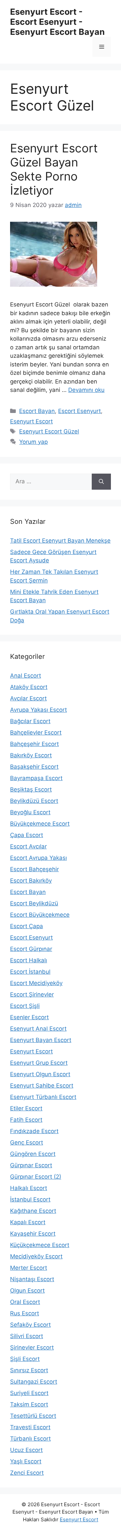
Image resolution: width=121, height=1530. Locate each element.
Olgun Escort (27, 1290)
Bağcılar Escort (30, 721)
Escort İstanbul (30, 971)
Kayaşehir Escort (32, 1233)
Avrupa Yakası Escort (38, 709)
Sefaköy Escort (30, 1324)
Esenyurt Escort (31, 421)
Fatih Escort (26, 1119)
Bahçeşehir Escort (34, 744)
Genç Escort (26, 1142)
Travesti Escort (30, 1427)
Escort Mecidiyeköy (36, 983)
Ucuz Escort (26, 1450)
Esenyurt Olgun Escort (40, 1074)
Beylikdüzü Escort (34, 800)
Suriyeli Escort (29, 1393)
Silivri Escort (26, 1336)
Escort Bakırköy (31, 880)
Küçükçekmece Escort (39, 1245)
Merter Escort (28, 1267)
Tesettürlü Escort (33, 1415)
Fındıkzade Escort (34, 1131)
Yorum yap (33, 441)
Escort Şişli (25, 1005)
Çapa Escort (26, 835)
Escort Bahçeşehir (34, 869)
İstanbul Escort (30, 1199)
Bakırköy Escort (31, 755)
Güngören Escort (32, 1154)
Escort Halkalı (28, 960)
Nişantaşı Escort (32, 1279)
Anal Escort (25, 675)
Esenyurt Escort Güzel (49, 431)
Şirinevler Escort (32, 1347)
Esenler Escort (29, 1017)
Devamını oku (86, 390)
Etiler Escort (26, 1108)
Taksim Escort (29, 1404)
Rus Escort (24, 1313)
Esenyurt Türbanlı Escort (43, 1097)
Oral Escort (25, 1302)
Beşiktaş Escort (31, 789)
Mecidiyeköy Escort (36, 1256)
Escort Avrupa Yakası (38, 857)
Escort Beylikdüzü (34, 903)
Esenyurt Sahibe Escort (41, 1085)
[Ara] (101, 482)
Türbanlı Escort (30, 1438)
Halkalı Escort (28, 1188)
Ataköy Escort (28, 687)
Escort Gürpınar (31, 949)
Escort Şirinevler (32, 994)
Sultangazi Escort (33, 1381)
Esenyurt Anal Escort (38, 1028)
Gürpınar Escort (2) (35, 1176)
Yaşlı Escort (25, 1461)
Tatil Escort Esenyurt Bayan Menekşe (60, 540)
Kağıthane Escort (33, 1210)
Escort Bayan (37, 411)
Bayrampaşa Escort (36, 778)
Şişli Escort (25, 1358)
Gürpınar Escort (31, 1165)
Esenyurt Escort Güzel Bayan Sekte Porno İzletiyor (54, 169)
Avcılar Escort (28, 698)
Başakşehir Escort (34, 766)
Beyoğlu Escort (30, 812)
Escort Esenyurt (79, 411)
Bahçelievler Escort (36, 732)
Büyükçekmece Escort (40, 823)
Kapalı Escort (27, 1222)
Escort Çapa (26, 926)
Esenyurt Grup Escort (39, 1062)
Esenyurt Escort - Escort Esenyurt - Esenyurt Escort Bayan (57, 22)
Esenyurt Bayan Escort (40, 1040)
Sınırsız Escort (29, 1370)
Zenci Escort (27, 1472)
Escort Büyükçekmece (40, 914)
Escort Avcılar (28, 846)
